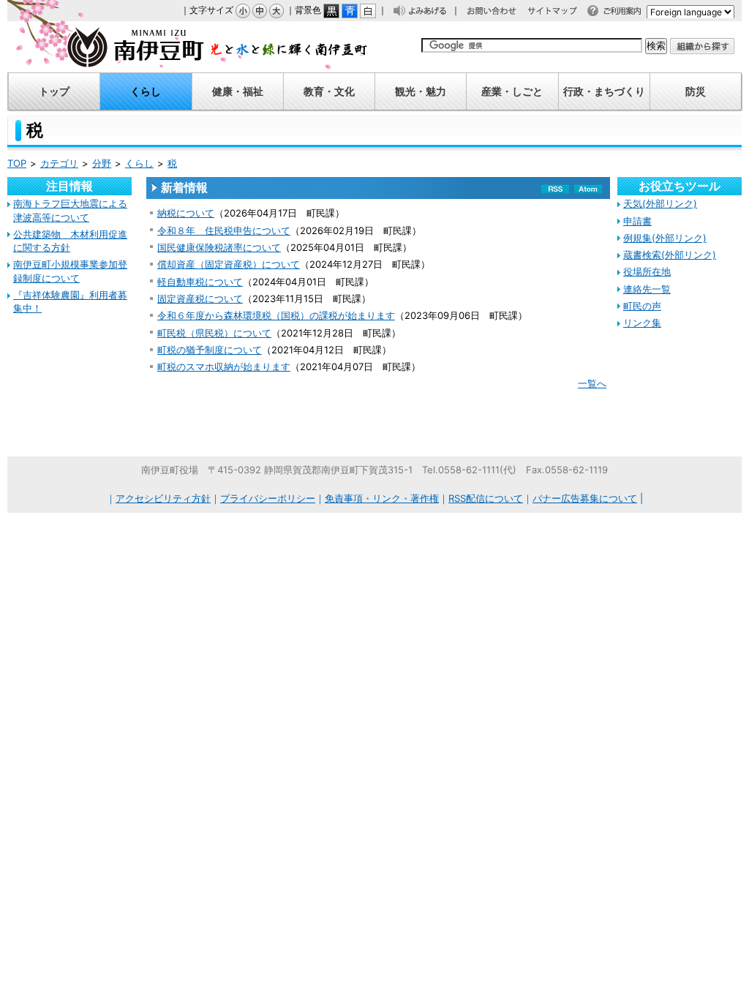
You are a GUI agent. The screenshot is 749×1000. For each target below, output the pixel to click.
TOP (16, 163)
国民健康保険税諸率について (219, 247)
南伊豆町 (188, 46)
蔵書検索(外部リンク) (669, 254)
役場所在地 (647, 271)
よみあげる (431, 12)
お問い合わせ (499, 12)
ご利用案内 (626, 12)
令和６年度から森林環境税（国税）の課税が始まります (276, 315)
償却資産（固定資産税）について (228, 264)
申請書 (637, 221)
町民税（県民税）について (214, 333)
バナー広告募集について (584, 498)
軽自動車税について (200, 281)
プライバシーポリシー (267, 498)
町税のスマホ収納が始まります (223, 366)
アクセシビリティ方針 (163, 498)
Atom (588, 191)
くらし (139, 163)
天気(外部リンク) (660, 203)
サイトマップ (559, 12)
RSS (555, 191)
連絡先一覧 (647, 289)
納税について (185, 213)
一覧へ (592, 383)
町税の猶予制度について (209, 350)
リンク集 (642, 322)
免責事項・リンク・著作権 (382, 498)
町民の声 (642, 306)
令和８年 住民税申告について (223, 230)
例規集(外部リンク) (665, 238)
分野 (101, 163)
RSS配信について (485, 498)
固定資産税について (200, 298)
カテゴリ (59, 163)
